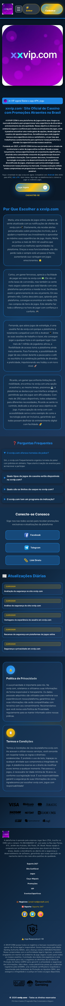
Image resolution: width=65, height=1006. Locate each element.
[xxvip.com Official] (7, 9)
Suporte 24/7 (32, 864)
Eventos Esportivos (32, 893)
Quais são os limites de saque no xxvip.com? (29, 489)
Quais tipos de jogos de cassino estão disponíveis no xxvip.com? (31, 478)
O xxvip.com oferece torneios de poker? (26, 452)
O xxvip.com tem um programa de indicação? (29, 499)
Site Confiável (32, 869)
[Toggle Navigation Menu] (18, 9)
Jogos (32, 874)
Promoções (32, 884)
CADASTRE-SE (33, 195)
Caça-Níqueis (32, 879)
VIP (32, 889)
